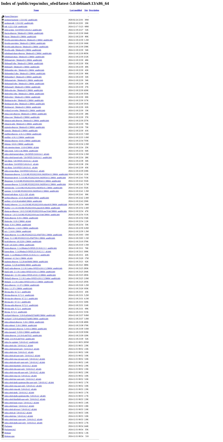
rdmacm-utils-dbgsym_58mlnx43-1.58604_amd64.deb (27, 120)
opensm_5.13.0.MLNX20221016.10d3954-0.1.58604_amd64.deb (32, 191)
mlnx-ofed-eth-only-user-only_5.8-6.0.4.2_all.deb (25, 362)
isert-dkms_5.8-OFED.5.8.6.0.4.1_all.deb (21, 164)
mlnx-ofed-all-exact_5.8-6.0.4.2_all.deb (21, 409)
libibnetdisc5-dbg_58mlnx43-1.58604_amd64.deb (25, 73)
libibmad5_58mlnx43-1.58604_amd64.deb (22, 67)
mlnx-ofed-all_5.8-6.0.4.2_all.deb (18, 413)
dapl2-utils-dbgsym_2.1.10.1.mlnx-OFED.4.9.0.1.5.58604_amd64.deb (33, 268)
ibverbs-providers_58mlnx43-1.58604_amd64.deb (25, 43)
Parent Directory (11, 16)
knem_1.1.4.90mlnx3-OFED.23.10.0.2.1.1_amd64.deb (27, 255)
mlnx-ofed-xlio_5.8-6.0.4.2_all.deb (19, 345)
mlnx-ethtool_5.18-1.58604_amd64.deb (21, 325)
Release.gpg (9, 436)
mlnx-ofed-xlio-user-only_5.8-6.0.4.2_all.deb (23, 369)
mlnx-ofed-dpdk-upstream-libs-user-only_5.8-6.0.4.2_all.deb (29, 382)
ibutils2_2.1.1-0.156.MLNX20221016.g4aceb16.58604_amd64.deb (32, 208)
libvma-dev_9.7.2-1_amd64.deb (18, 302)
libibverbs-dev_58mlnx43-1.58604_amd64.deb (24, 90)
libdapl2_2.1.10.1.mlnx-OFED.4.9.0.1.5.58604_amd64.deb (29, 282)
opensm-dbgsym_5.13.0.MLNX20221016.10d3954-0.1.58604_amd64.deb (35, 184)
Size (86, 10)
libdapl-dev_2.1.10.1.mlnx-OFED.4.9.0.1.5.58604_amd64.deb (30, 275)
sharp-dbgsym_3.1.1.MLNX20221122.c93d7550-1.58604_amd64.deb (33, 235)
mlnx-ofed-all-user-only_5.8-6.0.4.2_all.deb (22, 356)
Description (94, 10)
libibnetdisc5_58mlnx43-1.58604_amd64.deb (23, 77)
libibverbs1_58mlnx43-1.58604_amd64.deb (22, 97)
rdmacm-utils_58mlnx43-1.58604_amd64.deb (23, 124)
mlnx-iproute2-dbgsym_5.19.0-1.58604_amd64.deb (26, 329)
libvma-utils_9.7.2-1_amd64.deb (18, 309)
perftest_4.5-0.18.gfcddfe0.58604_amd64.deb (23, 201)
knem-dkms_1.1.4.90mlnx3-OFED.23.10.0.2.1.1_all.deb (28, 251)
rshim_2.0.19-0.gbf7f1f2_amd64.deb (20, 339)
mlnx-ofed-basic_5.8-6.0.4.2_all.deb (19, 406)
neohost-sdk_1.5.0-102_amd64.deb (19, 23)
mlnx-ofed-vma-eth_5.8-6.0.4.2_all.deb (21, 389)
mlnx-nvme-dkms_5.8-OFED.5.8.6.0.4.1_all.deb (24, 171)
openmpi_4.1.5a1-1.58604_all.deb (19, 258)
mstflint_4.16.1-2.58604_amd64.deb (19, 137)
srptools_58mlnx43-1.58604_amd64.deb (21, 131)
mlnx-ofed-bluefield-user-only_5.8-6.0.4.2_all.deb (25, 399)
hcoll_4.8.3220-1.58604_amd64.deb (19, 245)
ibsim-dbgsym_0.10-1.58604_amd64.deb (21, 218)
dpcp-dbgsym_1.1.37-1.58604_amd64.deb (22, 285)
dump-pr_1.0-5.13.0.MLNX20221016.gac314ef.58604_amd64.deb (32, 215)
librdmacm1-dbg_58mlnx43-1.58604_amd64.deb (25, 104)
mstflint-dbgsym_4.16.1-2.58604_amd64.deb (23, 134)
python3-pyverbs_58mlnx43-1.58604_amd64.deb (25, 110)
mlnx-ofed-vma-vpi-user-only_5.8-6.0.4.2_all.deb (25, 359)
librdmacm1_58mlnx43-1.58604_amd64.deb (23, 107)
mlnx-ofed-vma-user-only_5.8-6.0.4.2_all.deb (23, 386)
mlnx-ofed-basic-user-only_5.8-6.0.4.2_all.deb (23, 419)
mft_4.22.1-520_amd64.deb (16, 26)
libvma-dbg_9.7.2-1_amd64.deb (18, 292)
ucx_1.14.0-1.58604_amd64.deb (18, 231)
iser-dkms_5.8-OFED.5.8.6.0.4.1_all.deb (21, 161)
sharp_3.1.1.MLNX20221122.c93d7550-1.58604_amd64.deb (30, 238)
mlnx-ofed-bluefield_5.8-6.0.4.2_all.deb (21, 366)
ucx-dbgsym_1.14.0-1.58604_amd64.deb (21, 228)
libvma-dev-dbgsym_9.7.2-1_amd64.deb (21, 298)
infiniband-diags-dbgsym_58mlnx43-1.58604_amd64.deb (28, 53)
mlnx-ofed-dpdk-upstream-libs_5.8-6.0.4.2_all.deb (25, 396)
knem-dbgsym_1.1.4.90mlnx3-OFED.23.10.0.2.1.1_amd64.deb (31, 248)
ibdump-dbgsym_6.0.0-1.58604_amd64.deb (22, 141)
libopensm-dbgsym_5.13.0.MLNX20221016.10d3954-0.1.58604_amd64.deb (36, 174)
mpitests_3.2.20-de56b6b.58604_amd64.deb (23, 265)
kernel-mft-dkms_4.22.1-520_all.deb (19, 194)
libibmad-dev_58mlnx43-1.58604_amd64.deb (23, 60)
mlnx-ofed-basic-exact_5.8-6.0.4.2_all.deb (22, 403)
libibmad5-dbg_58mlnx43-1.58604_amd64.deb (24, 63)
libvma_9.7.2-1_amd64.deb (16, 312)
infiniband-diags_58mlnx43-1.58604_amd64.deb (24, 57)
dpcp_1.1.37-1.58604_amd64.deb (18, 288)
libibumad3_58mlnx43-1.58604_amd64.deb (22, 87)
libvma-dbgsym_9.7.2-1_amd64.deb (19, 295)
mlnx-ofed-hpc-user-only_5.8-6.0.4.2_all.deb (23, 379)
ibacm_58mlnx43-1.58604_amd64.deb (20, 37)
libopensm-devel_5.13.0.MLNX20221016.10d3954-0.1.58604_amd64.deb (35, 178)
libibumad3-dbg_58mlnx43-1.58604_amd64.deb (24, 84)
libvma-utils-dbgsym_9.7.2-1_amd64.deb (21, 305)
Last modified (76, 10)
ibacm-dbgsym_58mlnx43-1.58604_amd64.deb (24, 33)
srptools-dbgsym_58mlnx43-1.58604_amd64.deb (25, 127)
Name (36, 10)
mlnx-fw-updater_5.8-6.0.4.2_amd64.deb (21, 342)
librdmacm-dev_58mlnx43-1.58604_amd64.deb (24, 100)
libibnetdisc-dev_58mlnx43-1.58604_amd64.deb (24, 70)
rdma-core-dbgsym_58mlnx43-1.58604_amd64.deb (26, 114)
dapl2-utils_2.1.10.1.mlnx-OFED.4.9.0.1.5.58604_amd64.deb (30, 272)
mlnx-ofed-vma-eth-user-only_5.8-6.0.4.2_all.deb (25, 372)
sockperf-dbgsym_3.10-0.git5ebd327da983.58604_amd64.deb (30, 315)
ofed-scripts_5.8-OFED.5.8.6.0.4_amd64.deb (23, 30)
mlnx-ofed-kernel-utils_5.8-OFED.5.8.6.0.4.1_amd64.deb (28, 157)
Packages (8, 426)
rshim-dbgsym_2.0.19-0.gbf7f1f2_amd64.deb (23, 335)
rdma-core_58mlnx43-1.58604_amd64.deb (22, 117)
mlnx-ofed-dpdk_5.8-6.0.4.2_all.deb (19, 392)
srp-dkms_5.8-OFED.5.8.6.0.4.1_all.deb (21, 167)
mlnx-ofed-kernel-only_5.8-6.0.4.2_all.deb (22, 349)
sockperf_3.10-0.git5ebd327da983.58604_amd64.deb (26, 319)
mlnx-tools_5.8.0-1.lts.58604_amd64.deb (21, 151)
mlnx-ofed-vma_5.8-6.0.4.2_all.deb (19, 352)
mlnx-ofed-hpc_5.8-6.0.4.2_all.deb (19, 416)
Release (8, 433)
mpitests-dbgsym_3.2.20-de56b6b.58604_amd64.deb (26, 262)
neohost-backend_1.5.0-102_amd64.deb (21, 20)
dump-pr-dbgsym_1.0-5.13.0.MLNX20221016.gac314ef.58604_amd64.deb (36, 211)
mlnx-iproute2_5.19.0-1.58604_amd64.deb (22, 332)
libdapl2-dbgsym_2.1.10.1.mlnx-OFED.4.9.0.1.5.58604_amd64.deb (32, 278)
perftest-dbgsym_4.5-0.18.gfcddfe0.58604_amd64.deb (27, 198)
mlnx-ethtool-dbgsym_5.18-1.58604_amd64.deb (24, 322)
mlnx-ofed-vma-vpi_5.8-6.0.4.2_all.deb (21, 376)
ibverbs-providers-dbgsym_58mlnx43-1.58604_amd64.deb (29, 40)
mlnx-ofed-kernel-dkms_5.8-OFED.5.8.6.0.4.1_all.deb (27, 154)
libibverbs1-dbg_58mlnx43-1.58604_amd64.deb (24, 94)
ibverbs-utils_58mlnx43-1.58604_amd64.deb (23, 50)
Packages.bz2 (10, 429)
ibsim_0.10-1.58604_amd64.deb (18, 225)
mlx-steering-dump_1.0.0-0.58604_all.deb (22, 147)
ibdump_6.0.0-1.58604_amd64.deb (19, 144)
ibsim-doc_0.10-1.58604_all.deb (18, 221)
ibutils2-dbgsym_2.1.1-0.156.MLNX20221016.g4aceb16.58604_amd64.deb (36, 204)
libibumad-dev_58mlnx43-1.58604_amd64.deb (24, 80)
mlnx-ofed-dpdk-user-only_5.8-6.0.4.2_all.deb (23, 423)
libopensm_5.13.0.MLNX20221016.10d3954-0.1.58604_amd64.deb (33, 181)
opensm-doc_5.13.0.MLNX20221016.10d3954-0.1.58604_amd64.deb (33, 188)
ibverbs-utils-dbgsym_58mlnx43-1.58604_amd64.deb (26, 47)
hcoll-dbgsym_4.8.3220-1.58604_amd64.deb (23, 241)
